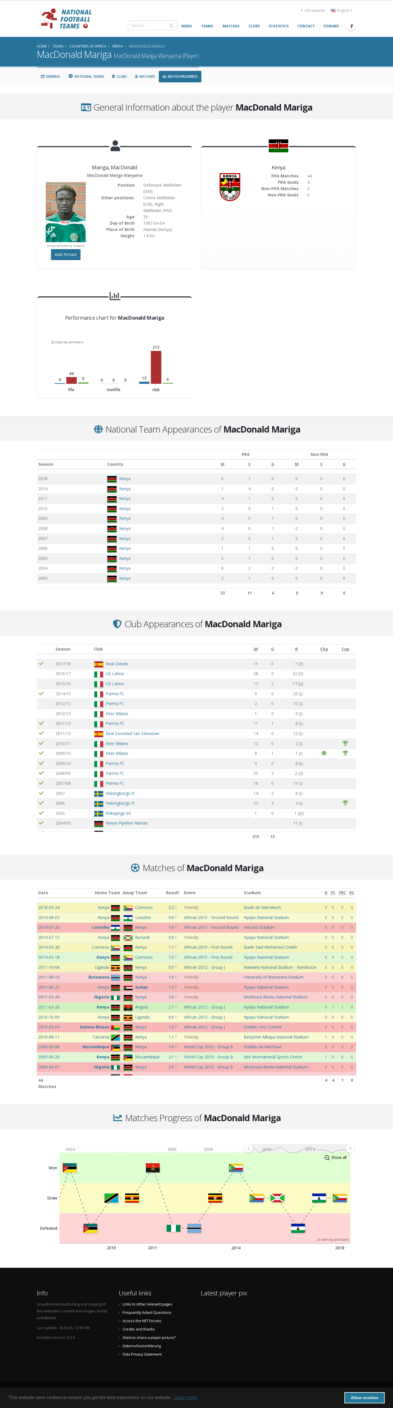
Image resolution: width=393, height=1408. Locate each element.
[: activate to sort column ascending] (45, 649)
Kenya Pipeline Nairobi (127, 823)
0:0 (172, 917)
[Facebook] (351, 26)
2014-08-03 (49, 917)
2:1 (172, 1007)
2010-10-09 (49, 1017)
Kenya (125, 478)
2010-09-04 (49, 1027)
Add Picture (66, 254)
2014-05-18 (49, 957)
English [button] (343, 10)
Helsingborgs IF (120, 793)
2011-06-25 (49, 987)
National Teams (89, 76)
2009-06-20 (49, 1057)
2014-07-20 (49, 927)
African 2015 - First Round (208, 947)
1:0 (172, 927)
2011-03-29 (49, 997)
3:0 (172, 997)
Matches (147, 76)
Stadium (252, 892)
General (52, 76)
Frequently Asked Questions (147, 1312)
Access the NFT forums (142, 1320)
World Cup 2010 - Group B (208, 1046)
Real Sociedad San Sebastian (132, 733)
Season (45, 464)
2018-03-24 (49, 907)
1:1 (172, 947)
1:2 (172, 987)
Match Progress (182, 76)
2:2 (172, 907)
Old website (314, 10)
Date (43, 892)
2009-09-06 (49, 1046)
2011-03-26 (49, 1007)
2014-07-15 (49, 937)
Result (172, 892)
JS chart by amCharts (67, 342)
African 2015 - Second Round (211, 917)
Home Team (107, 892)
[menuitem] (299, 1148)
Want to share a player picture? (149, 1337)
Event (190, 892)
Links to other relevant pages (147, 1304)
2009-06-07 (49, 1067)
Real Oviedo (117, 663)
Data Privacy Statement (142, 1354)
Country (115, 464)
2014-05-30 (49, 947)
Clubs (121, 76)
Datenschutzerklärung (142, 1345)
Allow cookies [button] (364, 1397)
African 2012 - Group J (204, 967)
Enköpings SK (118, 813)
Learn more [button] (185, 1397)
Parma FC (115, 693)
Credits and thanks (139, 1329)
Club (98, 649)
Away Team (135, 892)
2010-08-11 (49, 1037)
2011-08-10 (49, 977)
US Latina (115, 673)
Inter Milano (117, 713)
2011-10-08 (49, 967)
